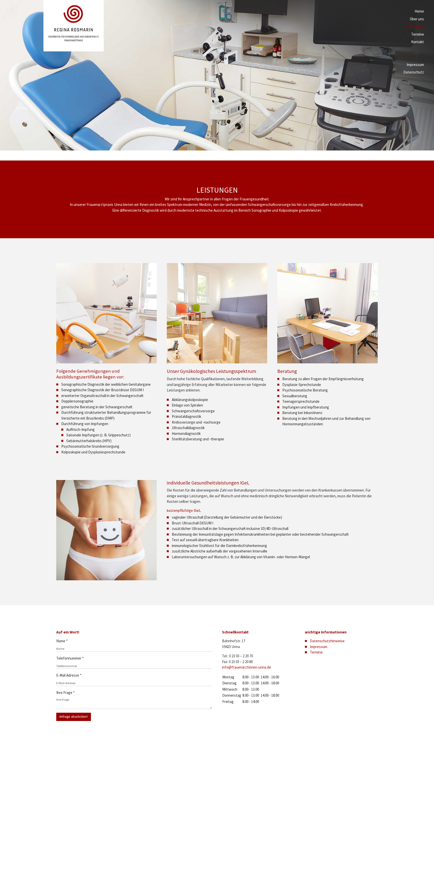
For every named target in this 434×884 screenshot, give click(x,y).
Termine (316, 652)
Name (62, 640)
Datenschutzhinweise (327, 640)
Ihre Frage (65, 692)
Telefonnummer (70, 658)
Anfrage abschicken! (73, 716)
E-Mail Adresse (68, 675)
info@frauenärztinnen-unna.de (246, 667)
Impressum (318, 646)
